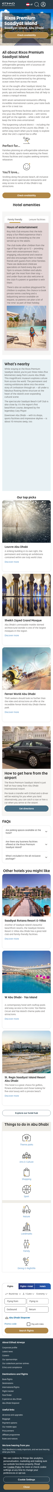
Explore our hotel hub (26, 1113)
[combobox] (13, 1294)
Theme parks (26, 1144)
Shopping (26, 1179)
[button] (29, 4)
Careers (5, 1355)
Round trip (13, 1293)
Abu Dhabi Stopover (11, 1403)
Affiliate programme (11, 1434)
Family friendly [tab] (15, 219)
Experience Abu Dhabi (11, 1399)
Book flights (7, 1379)
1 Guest (28, 1293)
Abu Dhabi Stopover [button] (19, 1317)
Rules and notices (10, 1438)
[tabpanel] (26, 286)
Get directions (26, 808)
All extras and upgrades (12, 1414)
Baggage (6, 1418)
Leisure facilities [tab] (37, 219)
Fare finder (7, 1395)
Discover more (12, 561)
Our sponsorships (9, 1359)
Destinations (7, 1383)
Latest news (7, 1351)
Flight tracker (8, 1391)
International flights (10, 1387)
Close (26, 1487)
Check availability (26, 35)
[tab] (10, 1286)
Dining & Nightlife (26, 1268)
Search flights (26, 1330)
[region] (26, 1473)
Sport (26, 1196)
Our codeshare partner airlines (15, 1363)
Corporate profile (9, 1347)
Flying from (12, 1301)
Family (26, 1250)
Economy (40, 1293)
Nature (26, 1216)
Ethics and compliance (12, 1367)
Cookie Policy (14, 1467)
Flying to (33, 1301)
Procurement (8, 1430)
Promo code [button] (11, 1323)
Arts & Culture (26, 1161)
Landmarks (26, 1233)
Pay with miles (37, 1324)
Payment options (9, 1422)
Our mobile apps (9, 1426)
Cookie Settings (26, 1479)
